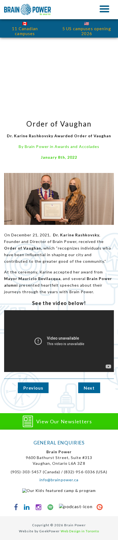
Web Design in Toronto (80, 531)
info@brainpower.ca (59, 479)
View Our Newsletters (64, 421)
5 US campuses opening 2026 (86, 31)
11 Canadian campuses (25, 31)
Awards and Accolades (77, 146)
